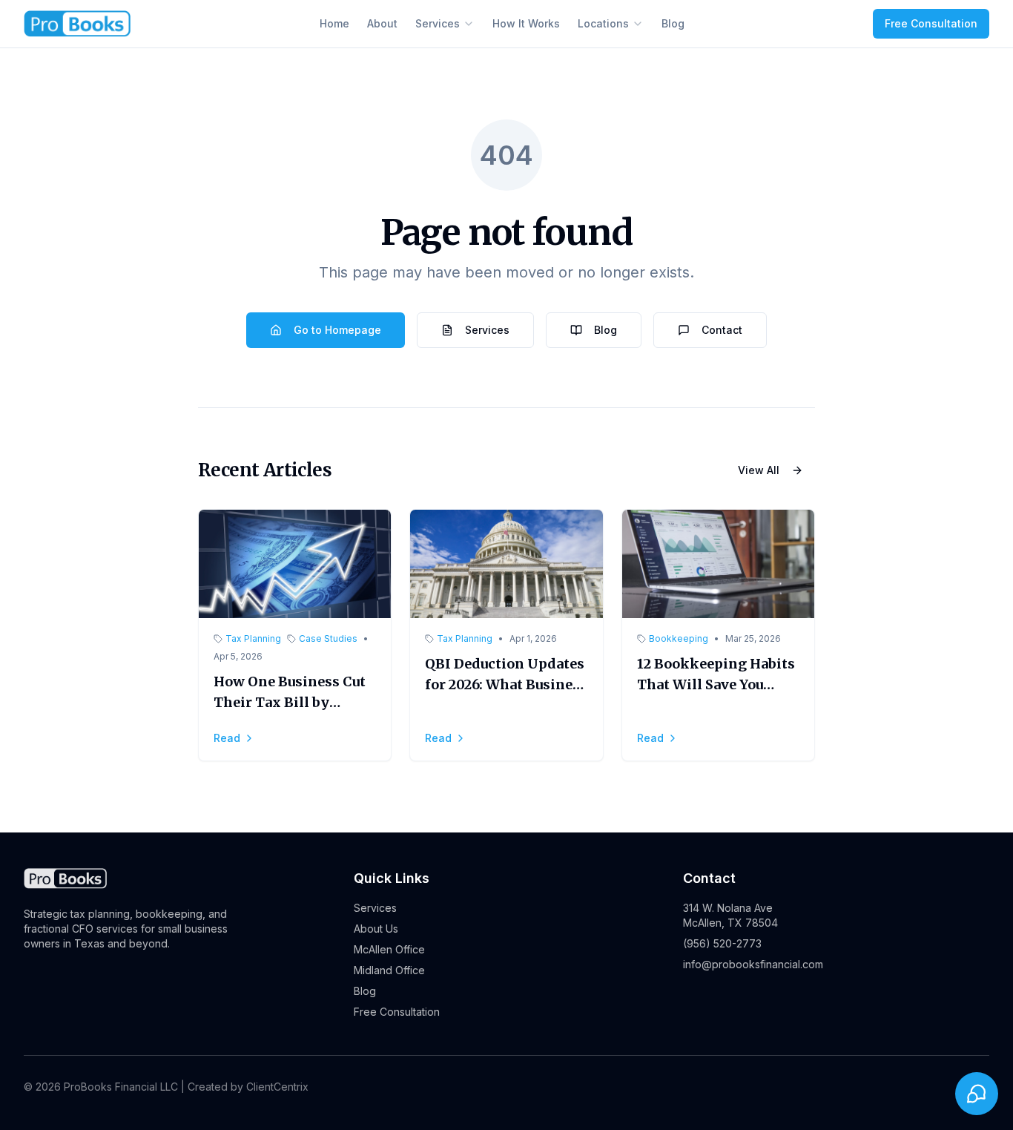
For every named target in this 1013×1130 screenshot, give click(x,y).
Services (437, 23)
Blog (672, 23)
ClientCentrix (277, 1086)
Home (334, 23)
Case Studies (328, 638)
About (382, 23)
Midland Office (389, 970)
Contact (722, 329)
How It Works (526, 23)
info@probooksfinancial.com (753, 964)
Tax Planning (253, 638)
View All (758, 470)
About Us (376, 928)
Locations (603, 23)
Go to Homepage (337, 329)
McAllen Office (389, 949)
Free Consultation (931, 23)
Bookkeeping (678, 638)
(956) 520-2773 (722, 943)
